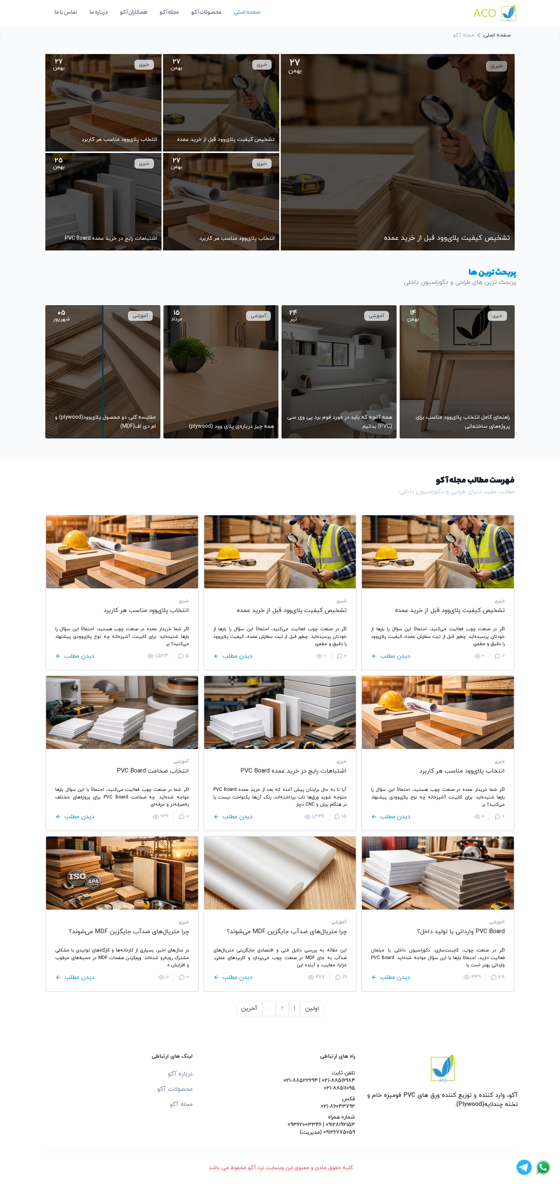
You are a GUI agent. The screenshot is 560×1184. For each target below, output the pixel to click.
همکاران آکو (133, 13)
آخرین (249, 1008)
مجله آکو (169, 13)
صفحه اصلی (247, 13)
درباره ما (99, 13)
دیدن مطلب (395, 656)
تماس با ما (65, 13)
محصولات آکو (206, 13)
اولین (312, 1008)
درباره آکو (180, 1074)
